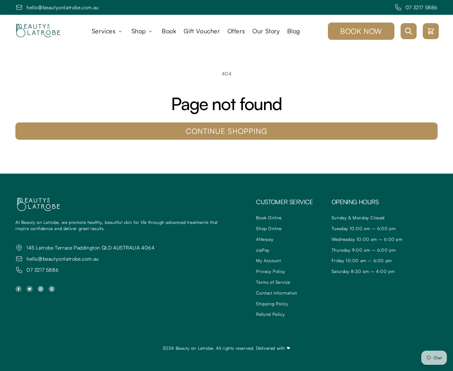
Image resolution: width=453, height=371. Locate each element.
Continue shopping (226, 131)
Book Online (269, 217)
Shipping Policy (272, 303)
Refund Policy (270, 314)
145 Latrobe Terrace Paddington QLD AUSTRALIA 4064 (90, 248)
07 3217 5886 (422, 7)
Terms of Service (273, 282)
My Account (268, 260)
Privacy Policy (270, 271)
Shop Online (269, 228)
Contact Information (276, 292)
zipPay (263, 250)
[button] (108, 31)
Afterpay (264, 239)
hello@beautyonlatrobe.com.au (63, 7)
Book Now (361, 31)
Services (104, 31)
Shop (139, 31)
